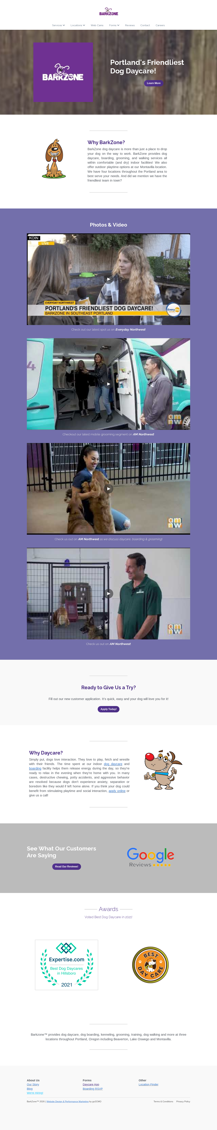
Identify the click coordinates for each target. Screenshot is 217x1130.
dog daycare (113, 764)
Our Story (33, 1084)
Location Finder (148, 1084)
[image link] (109, 11)
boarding (35, 768)
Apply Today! (109, 709)
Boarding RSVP (93, 1088)
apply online (117, 791)
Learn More (154, 83)
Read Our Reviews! (66, 866)
